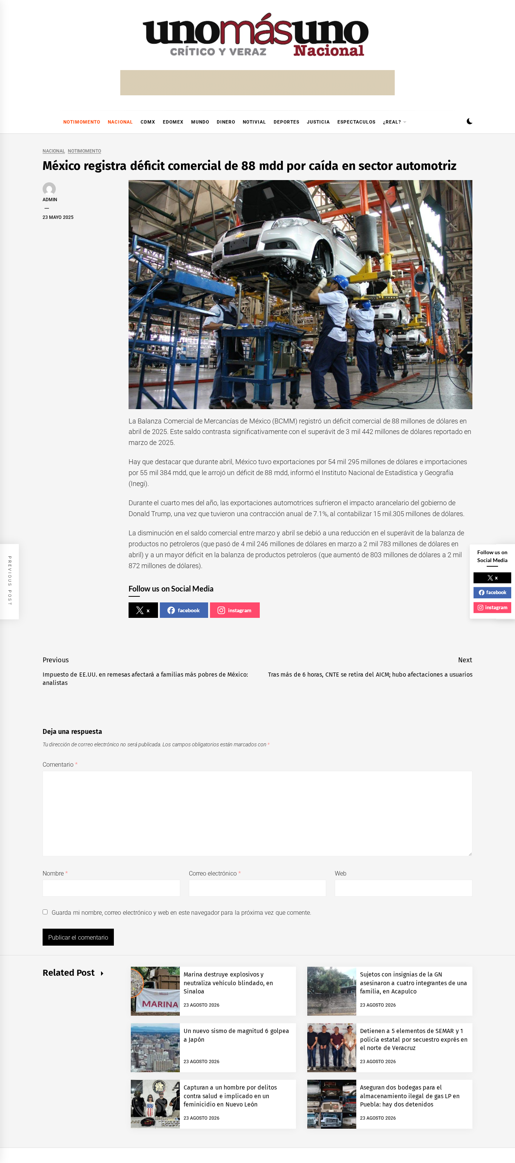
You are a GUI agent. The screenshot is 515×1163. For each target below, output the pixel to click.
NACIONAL (120, 122)
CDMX (148, 122)
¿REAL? (392, 122)
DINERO (226, 122)
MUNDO (200, 122)
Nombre (55, 873)
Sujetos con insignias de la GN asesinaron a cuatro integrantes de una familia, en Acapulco (413, 983)
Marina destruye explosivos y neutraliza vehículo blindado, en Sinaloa (228, 983)
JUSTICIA (318, 122)
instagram (239, 610)
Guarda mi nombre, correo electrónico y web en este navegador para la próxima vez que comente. (181, 912)
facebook (189, 610)
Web (340, 873)
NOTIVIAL (254, 122)
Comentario (60, 764)
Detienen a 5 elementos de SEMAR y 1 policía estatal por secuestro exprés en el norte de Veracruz (414, 1039)
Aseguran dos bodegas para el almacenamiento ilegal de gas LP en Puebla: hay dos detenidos (410, 1096)
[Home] (46, 122)
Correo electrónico (215, 873)
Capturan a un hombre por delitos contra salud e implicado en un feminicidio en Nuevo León (230, 1096)
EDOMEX (173, 122)
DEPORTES (286, 122)
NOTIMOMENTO (81, 122)
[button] (469, 122)
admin (50, 199)
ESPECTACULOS (356, 122)
